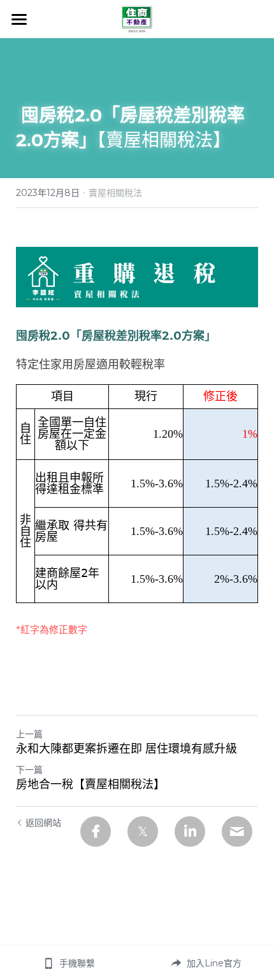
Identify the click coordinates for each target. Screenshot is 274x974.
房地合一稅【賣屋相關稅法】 (90, 784)
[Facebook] (95, 831)
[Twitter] (142, 831)
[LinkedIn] (190, 831)
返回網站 (43, 822)
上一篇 (29, 734)
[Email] (237, 831)
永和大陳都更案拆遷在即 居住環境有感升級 (126, 749)
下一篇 (29, 770)
